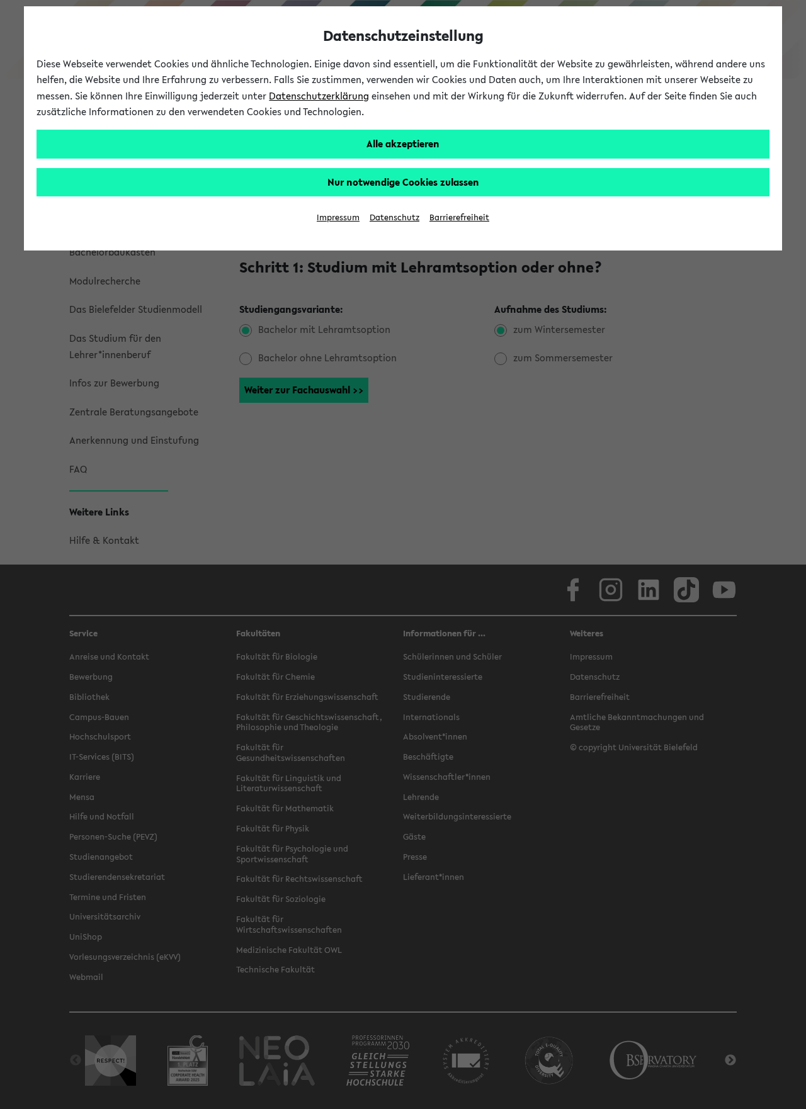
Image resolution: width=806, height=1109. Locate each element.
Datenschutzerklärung (319, 96)
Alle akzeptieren (403, 143)
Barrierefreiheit (459, 217)
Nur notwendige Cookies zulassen (403, 182)
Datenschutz (394, 217)
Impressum (338, 217)
